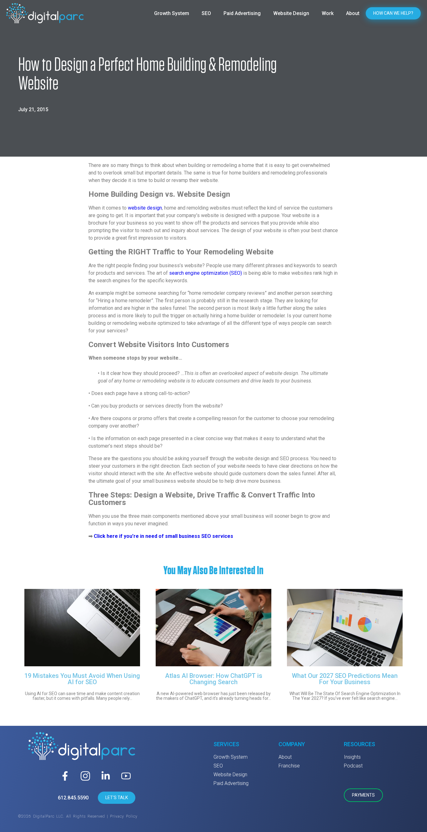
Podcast (353, 766)
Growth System (171, 13)
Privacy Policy (124, 816)
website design (145, 208)
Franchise (289, 766)
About (352, 13)
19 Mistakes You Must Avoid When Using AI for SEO (82, 679)
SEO (206, 13)
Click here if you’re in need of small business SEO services (163, 536)
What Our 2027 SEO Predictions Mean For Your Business (345, 679)
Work (328, 13)
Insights (352, 757)
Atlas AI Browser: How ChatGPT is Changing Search (213, 679)
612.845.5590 (73, 798)
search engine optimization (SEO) (205, 273)
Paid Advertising (242, 13)
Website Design (291, 13)
